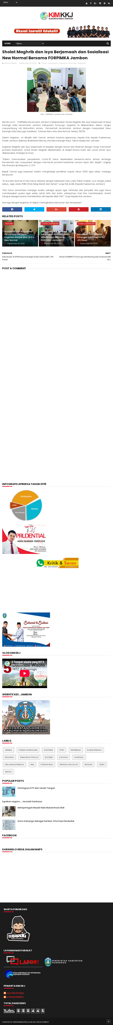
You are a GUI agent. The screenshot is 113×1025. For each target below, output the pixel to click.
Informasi (72, 63)
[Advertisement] (56, 295)
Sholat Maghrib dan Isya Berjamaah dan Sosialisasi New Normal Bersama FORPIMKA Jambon (55, 236)
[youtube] (86, 3)
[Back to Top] (108, 1021)
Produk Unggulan (69, 765)
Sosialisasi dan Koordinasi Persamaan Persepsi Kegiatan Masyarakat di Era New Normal (19, 236)
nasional (79, 757)
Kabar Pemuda (94, 750)
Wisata (8, 772)
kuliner (49, 757)
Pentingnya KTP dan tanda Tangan (36, 788)
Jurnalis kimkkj (15, 993)
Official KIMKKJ (15, 997)
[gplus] (95, 3)
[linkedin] (109, 3)
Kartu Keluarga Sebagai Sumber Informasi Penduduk (46, 821)
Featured (63, 63)
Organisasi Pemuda (14, 765)
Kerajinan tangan (29, 757)
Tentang (88, 765)
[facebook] (90, 3)
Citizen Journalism (49, 63)
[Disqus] (56, 360)
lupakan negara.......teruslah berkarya (22, 801)
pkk (32, 765)
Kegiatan (82, 63)
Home (8, 43)
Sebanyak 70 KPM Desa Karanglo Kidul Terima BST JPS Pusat (91, 237)
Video (102, 765)
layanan (63, 757)
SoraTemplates (20, 1022)
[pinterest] (104, 3)
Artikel (8, 750)
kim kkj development (39, 1022)
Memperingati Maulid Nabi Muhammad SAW (41, 807)
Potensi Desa (47, 765)
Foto (61, 750)
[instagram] (100, 3)
